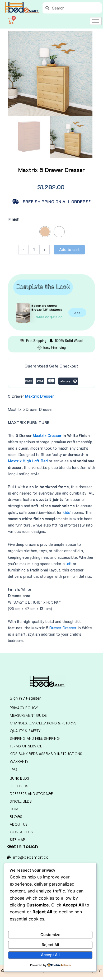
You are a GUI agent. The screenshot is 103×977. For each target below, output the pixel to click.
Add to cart (69, 249)
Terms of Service (26, 746)
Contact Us (21, 832)
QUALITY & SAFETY (25, 730)
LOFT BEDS (19, 786)
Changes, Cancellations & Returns (43, 723)
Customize (50, 934)
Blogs (16, 816)
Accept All (50, 954)
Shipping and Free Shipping (35, 738)
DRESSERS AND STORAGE (31, 793)
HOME (15, 809)
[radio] (45, 231)
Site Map (17, 839)
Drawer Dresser (63, 627)
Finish (14, 219)
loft (69, 563)
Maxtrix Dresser (39, 396)
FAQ (13, 769)
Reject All (50, 944)
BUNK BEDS (19, 778)
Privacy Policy (24, 707)
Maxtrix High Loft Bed (28, 460)
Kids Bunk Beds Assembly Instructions (46, 753)
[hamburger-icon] (96, 21)
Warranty (19, 761)
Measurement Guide (28, 715)
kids (66, 512)
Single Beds (21, 801)
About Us (18, 824)
